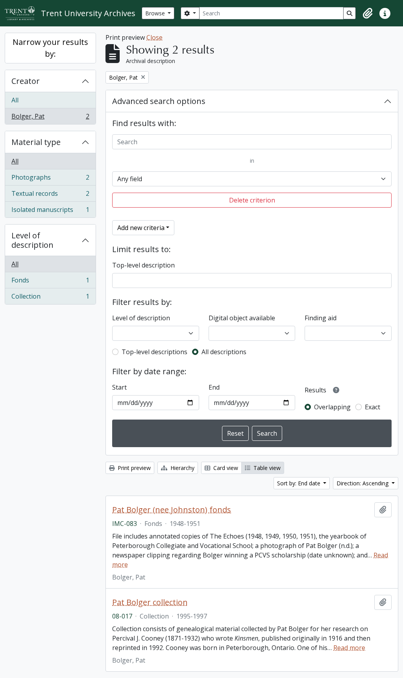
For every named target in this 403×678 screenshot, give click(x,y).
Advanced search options (158, 101)
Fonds (50, 282)
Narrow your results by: (50, 48)
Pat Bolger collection (150, 602)
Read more (349, 647)
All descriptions (224, 351)
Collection (50, 298)
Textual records (50, 195)
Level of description (32, 240)
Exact (372, 407)
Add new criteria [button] (141, 227)
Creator (25, 81)
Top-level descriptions (154, 351)
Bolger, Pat (50, 118)
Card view (225, 468)
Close (154, 37)
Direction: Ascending (363, 483)
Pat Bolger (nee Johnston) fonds (171, 510)
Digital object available (242, 318)
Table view (266, 468)
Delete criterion (252, 200)
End (214, 387)
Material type (36, 142)
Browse (155, 13)
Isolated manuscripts (50, 211)
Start (119, 387)
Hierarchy (181, 468)
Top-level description (143, 265)
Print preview (133, 468)
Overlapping (332, 407)
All (14, 100)
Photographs (50, 179)
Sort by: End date (299, 483)
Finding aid (320, 318)
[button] (367, 13)
